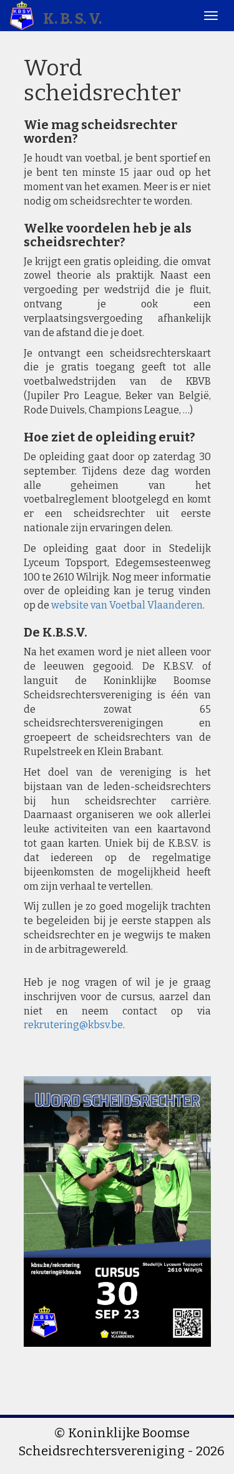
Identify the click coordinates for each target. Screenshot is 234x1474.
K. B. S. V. (71, 18)
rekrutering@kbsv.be (73, 1025)
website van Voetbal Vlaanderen (127, 605)
